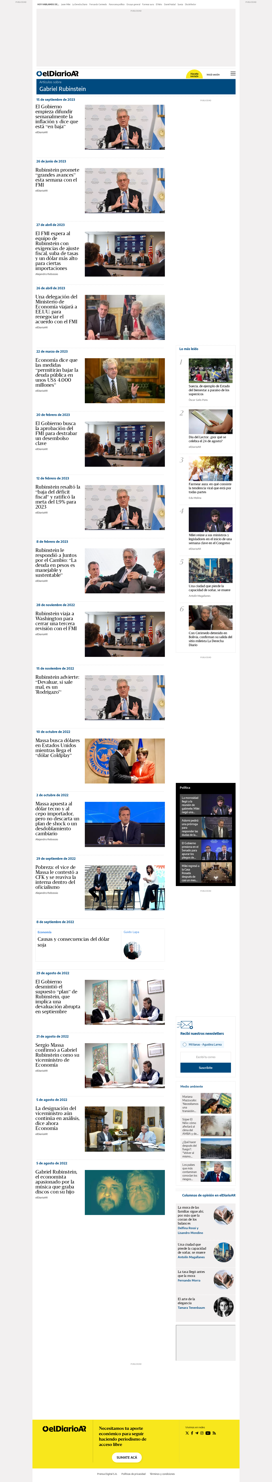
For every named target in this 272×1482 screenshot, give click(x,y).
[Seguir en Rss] (214, 1433)
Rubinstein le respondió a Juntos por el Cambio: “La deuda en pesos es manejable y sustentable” (56, 562)
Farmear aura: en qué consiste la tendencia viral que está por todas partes (210, 488)
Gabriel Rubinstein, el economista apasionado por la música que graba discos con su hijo (56, 1182)
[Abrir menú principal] (233, 73)
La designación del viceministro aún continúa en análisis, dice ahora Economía (57, 1118)
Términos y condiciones (162, 1473)
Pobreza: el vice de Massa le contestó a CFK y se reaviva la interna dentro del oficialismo (56, 877)
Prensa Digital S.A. (107, 1473)
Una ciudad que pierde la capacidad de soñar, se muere (209, 588)
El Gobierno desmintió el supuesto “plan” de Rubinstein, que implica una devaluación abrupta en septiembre (57, 996)
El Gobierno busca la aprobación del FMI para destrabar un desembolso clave (56, 433)
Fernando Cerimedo (98, 4)
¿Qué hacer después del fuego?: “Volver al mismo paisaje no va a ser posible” (190, 1149)
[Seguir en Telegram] (196, 1433)
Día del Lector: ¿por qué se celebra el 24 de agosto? (207, 439)
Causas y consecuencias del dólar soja (74, 942)
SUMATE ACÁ (127, 1458)
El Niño (159, 4)
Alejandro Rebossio (46, 274)
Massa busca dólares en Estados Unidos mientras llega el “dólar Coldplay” (57, 747)
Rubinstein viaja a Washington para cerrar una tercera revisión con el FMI (56, 621)
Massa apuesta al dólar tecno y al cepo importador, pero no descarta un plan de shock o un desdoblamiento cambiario (57, 818)
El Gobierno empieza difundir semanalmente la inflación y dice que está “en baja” (56, 116)
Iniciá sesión (213, 74)
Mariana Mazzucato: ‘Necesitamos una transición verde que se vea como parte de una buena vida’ (190, 1104)
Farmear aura (148, 4)
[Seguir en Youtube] (208, 1433)
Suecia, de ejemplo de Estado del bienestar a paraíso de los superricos (209, 390)
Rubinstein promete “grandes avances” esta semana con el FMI (57, 177)
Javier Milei (65, 4)
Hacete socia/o (194, 75)
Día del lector (190, 4)
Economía (44, 932)
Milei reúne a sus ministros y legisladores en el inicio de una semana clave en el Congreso (210, 539)
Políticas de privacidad (133, 1473)
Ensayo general (133, 4)
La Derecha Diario (79, 4)
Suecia (180, 4)
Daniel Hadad (170, 4)
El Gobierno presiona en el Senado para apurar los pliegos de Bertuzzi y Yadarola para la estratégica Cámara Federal (190, 850)
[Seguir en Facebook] (192, 1433)
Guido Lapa (131, 932)
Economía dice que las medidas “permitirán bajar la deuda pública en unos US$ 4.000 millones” (56, 372)
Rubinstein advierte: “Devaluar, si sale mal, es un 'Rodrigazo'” (57, 684)
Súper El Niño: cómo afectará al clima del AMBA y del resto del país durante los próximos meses (190, 1127)
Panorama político (117, 4)
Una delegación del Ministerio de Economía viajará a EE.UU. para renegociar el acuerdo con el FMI (56, 309)
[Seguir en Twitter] (187, 1433)
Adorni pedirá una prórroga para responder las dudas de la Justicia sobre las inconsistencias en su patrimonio (191, 828)
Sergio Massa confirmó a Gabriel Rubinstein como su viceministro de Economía (57, 1055)
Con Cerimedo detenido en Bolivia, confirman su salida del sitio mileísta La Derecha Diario (210, 639)
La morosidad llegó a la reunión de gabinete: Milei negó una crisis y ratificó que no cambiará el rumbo (190, 805)
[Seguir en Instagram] (202, 1433)
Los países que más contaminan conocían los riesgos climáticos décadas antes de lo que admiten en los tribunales (190, 1172)
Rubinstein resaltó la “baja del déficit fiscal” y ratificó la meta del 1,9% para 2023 (57, 497)
